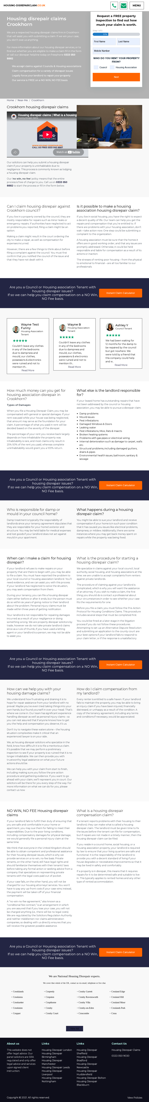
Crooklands (18, 991)
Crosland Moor (118, 1002)
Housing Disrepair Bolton (91, 1078)
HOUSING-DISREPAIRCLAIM (24, 5)
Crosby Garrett (85, 991)
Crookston (18, 1008)
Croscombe (84, 1013)
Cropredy (50, 991)
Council (103, 67)
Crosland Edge (118, 991)
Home (10, 100)
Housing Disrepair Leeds (56, 1067)
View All (74, 1028)
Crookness (18, 997)
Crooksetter (18, 1002)
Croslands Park (118, 1008)
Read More (28, 367)
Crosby (49, 1008)
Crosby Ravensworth (88, 997)
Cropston (50, 997)
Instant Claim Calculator (120, 293)
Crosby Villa (84, 1002)
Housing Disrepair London (57, 1050)
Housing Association (126, 67)
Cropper (17, 1013)
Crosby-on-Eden (86, 1008)
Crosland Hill (117, 997)
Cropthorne (51, 1002)
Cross (114, 1013)
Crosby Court (52, 1013)
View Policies (134, 1097)
